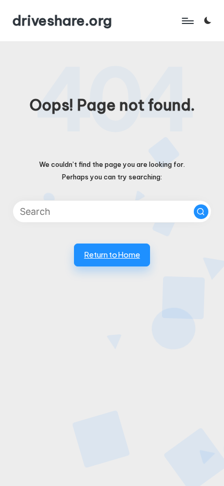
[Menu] (187, 20)
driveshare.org (62, 20)
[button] (201, 211)
